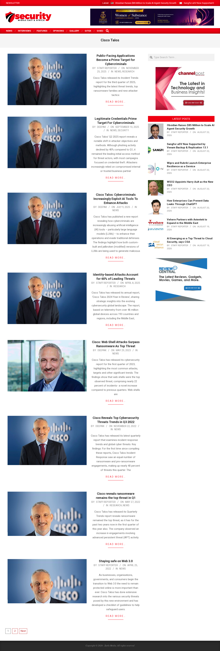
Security (123, 130)
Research (128, 71)
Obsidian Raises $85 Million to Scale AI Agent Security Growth (145, 3)
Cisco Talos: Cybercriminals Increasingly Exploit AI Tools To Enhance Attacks (116, 199)
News (118, 71)
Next (23, 630)
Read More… (116, 101)
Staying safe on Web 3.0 (116, 561)
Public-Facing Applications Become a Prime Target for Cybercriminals (115, 60)
